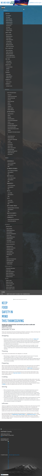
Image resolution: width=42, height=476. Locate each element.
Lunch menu (8, 270)
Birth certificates (9, 50)
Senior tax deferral (9, 273)
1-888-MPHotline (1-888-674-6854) (18, 414)
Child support (8, 61)
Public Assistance (9, 39)
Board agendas (9, 18)
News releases (9, 28)
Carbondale (10, 161)
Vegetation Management (12, 151)
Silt (8, 198)
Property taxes (9, 62)
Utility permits (9, 254)
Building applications (11, 230)
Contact (8, 84)
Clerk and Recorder (11, 98)
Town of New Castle (11, 178)
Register (8, 65)
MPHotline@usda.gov (31, 414)
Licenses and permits (10, 244)
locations (12, 454)
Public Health (10, 146)
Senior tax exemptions (10, 274)
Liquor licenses (9, 42)
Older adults (8, 266)
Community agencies (12, 221)
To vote (7, 70)
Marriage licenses (9, 44)
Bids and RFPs (9, 34)
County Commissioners (12, 96)
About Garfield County (12, 215)
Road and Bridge (11, 149)
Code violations (9, 76)
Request (8, 79)
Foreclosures (8, 25)
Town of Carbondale (11, 163)
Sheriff (9, 103)
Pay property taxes (10, 260)
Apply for (8, 32)
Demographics (10, 164)
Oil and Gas (10, 142)
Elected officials (11, 109)
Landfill (9, 141)
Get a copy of (9, 48)
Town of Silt (10, 200)
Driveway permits (10, 249)
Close (3, 292)
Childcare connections (11, 247)
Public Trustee (10, 108)
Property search (10, 238)
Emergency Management (12, 125)
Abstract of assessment (11, 258)
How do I (6, 10)
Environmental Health (12, 127)
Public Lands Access (12, 147)
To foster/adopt (9, 66)
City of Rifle (10, 192)
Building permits (9, 22)
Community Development (12, 120)
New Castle (10, 176)
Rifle (8, 190)
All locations (10, 154)
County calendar (9, 23)
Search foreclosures (10, 283)
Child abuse (8, 74)
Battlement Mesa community (13, 207)
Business (7, 224)
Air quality (8, 17)
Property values (9, 30)
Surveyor (9, 104)
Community (10, 217)
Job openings (8, 41)
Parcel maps (9, 235)
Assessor (9, 94)
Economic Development (11, 233)
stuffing (3, 384)
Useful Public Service (11, 241)
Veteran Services (11, 152)
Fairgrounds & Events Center (13, 128)
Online (6, 278)
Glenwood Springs (12, 168)
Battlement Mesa (11, 205)
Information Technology (12, 139)
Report (7, 72)
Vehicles (7, 68)
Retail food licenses (10, 46)
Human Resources (11, 136)
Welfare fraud (8, 77)
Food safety (9, 240)
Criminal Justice (11, 123)
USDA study (29, 368)
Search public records (10, 288)
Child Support (8, 38)
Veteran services (9, 276)
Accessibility (8, 15)
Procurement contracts (10, 57)
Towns (6, 157)
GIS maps (8, 27)
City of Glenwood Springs (13, 170)
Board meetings (9, 20)
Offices (7, 89)
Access (7, 13)
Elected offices (11, 92)
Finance (9, 130)
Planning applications (11, 237)
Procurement (10, 144)
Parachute (10, 183)
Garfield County (9, 86)
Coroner (9, 99)
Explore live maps (9, 282)
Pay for (8, 59)
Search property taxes (10, 287)
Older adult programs (10, 271)
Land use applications (10, 55)
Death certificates (9, 52)
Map (8, 166)
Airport (9, 115)
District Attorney (11, 101)
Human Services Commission (13, 219)
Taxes (7, 256)
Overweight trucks (10, 252)
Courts (9, 122)
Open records (8, 81)
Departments (10, 111)
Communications (11, 118)
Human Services (11, 137)
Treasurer (9, 106)
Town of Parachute (11, 185)
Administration (10, 113)
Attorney (9, 117)
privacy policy (16, 454)
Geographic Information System (14, 132)
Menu (3, 7)
